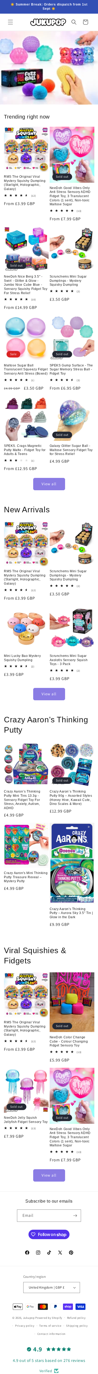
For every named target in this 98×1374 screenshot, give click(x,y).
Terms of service (50, 1325)
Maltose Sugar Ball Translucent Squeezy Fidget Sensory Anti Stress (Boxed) (26, 369)
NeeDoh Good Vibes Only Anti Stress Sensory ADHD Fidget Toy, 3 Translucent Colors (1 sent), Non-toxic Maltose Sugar (70, 196)
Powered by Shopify (48, 1317)
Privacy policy (24, 1325)
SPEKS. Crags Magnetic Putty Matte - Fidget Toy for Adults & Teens (25, 450)
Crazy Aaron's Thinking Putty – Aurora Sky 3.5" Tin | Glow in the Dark (71, 913)
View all (49, 483)
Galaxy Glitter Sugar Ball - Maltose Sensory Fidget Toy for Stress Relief (71, 450)
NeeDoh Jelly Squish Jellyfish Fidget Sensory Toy (26, 1120)
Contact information (51, 1334)
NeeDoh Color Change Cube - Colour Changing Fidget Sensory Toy (69, 1041)
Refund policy (76, 1318)
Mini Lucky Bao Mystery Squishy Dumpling (22, 658)
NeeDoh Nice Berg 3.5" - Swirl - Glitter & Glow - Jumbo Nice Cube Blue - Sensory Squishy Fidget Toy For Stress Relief (26, 285)
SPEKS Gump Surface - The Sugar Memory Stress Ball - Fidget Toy (71, 369)
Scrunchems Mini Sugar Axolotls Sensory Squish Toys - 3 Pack (69, 660)
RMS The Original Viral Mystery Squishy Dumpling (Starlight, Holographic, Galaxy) (24, 183)
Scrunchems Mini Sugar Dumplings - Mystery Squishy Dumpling (68, 281)
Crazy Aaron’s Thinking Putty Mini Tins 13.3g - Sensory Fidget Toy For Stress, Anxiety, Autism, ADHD (22, 800)
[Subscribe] (75, 1215)
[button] (10, 22)
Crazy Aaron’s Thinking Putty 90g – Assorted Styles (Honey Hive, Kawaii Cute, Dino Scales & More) (71, 798)
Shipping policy (77, 1325)
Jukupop (29, 1317)
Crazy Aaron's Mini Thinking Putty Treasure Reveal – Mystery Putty (26, 877)
